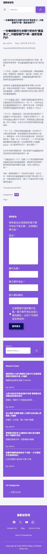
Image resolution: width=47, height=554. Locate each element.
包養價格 (36, 151)
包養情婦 (23, 63)
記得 (16, 195)
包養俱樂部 (9, 94)
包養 (30, 63)
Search (9, 346)
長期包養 (20, 85)
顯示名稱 (14, 268)
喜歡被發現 (8, 2)
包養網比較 (7, 162)
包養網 (15, 77)
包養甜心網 (13, 100)
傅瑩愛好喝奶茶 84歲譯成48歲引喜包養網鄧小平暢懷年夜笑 (23, 434)
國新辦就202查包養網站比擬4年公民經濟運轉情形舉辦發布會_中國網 (23, 375)
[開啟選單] (4, 9)
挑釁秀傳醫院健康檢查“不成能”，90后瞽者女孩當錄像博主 (23, 454)
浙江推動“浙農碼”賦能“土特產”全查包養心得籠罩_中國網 (23, 414)
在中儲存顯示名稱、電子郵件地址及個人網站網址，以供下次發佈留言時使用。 (25, 313)
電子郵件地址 (17, 281)
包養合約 (8, 159)
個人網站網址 (16, 295)
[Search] (40, 9)
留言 (12, 235)
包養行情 (16, 142)
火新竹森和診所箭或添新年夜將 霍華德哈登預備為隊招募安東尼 (23, 394)
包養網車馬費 (27, 77)
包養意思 (6, 102)
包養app (10, 119)
